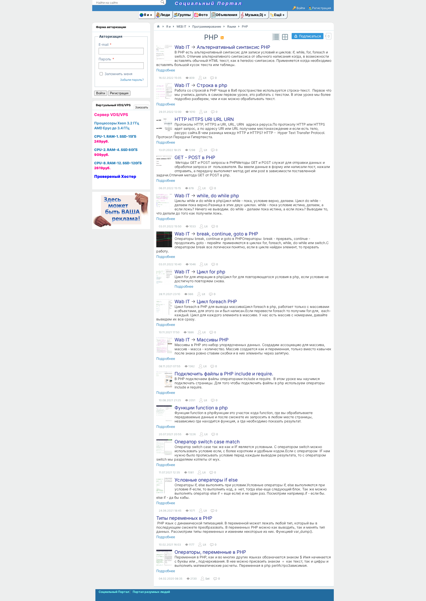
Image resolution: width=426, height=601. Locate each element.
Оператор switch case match (207, 442)
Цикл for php (211, 272)
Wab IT (182, 47)
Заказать (141, 107)
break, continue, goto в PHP (227, 234)
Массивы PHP (213, 340)
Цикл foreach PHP (217, 301)
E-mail (103, 44)
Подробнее (165, 70)
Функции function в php (201, 408)
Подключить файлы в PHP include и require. (224, 374)
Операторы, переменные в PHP (210, 552)
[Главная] (158, 26)
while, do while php (218, 196)
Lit (204, 78)
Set (207, 578)
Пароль (105, 59)
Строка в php (212, 85)
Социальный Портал (208, 3)
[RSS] (222, 38)
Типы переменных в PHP (184, 518)
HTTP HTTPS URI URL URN (204, 119)
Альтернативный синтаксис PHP (233, 47)
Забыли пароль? (132, 80)
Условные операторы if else (206, 480)
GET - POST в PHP (195, 157)
